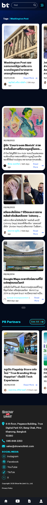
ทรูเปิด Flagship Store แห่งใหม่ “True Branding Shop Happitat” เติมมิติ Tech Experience (20, 374)
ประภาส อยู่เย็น (14, 231)
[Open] (42, 5)
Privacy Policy (7, 488)
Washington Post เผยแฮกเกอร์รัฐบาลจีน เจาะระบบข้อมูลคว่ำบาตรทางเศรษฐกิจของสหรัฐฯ (18, 68)
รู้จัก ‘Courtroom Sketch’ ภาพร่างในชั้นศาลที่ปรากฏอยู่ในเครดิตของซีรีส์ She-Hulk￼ (23, 148)
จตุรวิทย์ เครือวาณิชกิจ (17, 82)
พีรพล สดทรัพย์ (14, 164)
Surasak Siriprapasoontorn (18, 297)
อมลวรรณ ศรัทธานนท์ (17, 390)
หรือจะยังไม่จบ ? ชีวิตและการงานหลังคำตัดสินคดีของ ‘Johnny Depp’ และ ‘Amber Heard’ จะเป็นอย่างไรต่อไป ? (23, 217)
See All (35, 321)
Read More (29, 78)
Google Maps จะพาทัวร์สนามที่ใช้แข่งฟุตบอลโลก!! (23, 280)
